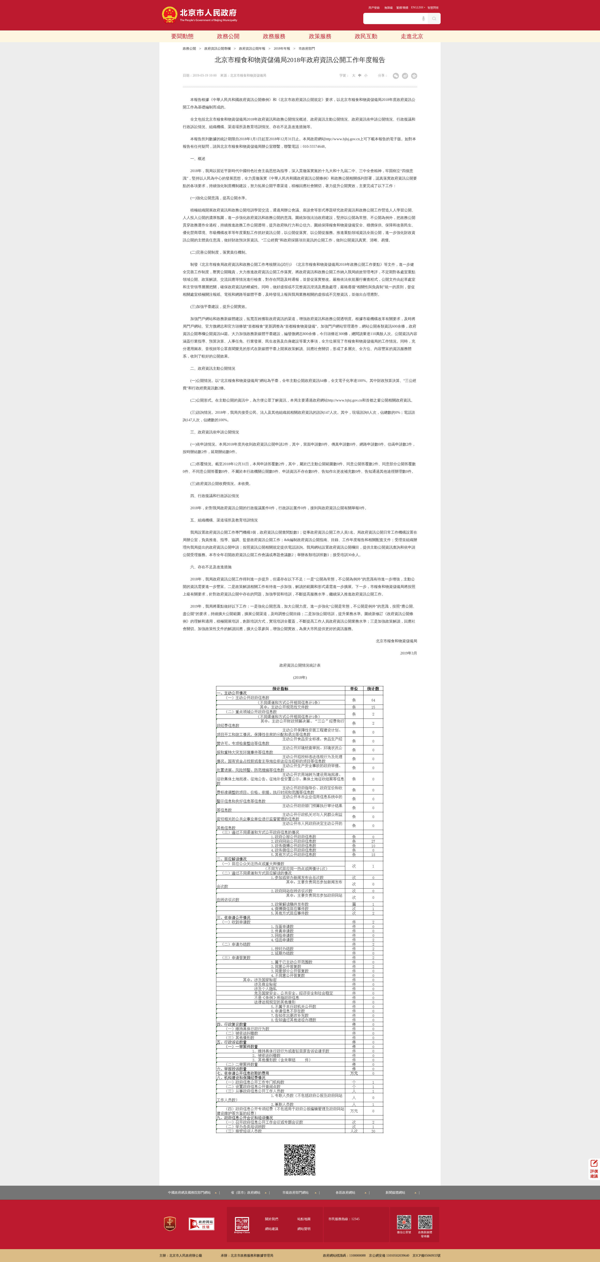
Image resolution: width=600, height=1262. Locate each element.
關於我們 (271, 1219)
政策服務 (320, 36)
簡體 (405, 7)
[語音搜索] (423, 18)
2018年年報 (282, 48)
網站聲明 (304, 1229)
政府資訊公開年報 (252, 48)
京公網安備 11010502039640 (389, 1255)
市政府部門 (307, 48)
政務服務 (274, 36)
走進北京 (412, 36)
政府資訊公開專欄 (217, 48)
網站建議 (271, 1229)
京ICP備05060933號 (426, 1255)
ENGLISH (417, 7)
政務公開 (228, 36)
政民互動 (366, 36)
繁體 (399, 7)
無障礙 (388, 7)
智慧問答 (433, 7)
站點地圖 (304, 1219)
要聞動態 (182, 36)
